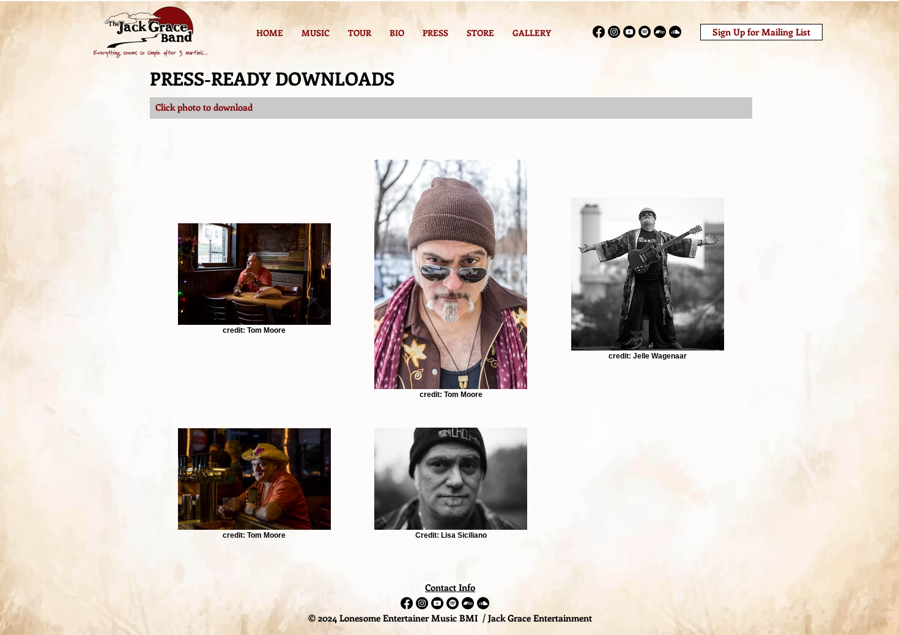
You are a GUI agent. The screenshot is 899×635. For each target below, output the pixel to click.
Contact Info (450, 587)
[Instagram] (614, 32)
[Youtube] (629, 32)
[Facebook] (599, 32)
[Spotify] (644, 32)
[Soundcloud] (675, 32)
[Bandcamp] (660, 32)
